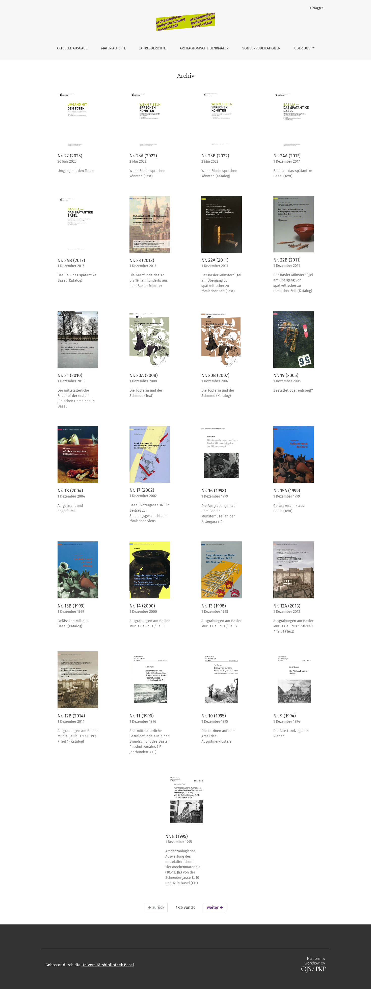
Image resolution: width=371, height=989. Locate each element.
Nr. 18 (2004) (70, 490)
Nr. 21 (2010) (70, 375)
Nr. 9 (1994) (284, 716)
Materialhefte (113, 48)
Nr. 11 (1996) (141, 716)
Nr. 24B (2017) (71, 260)
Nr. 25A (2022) (143, 156)
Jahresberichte (152, 48)
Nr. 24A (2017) (287, 156)
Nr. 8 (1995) (176, 836)
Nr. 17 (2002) (141, 490)
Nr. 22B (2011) (287, 260)
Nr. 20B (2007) (215, 375)
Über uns (302, 48)
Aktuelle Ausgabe (72, 48)
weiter (215, 907)
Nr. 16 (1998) (213, 490)
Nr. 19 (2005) (285, 375)
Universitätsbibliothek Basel (108, 965)
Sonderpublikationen (261, 48)
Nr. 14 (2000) (142, 606)
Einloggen (317, 8)
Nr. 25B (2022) (215, 156)
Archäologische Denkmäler (204, 48)
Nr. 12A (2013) (286, 606)
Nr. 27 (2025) (70, 156)
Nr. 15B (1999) (71, 606)
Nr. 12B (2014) (71, 716)
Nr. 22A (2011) (214, 260)
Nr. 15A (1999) (286, 490)
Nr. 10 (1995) (213, 716)
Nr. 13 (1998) (213, 606)
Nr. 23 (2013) (141, 260)
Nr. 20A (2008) (143, 375)
